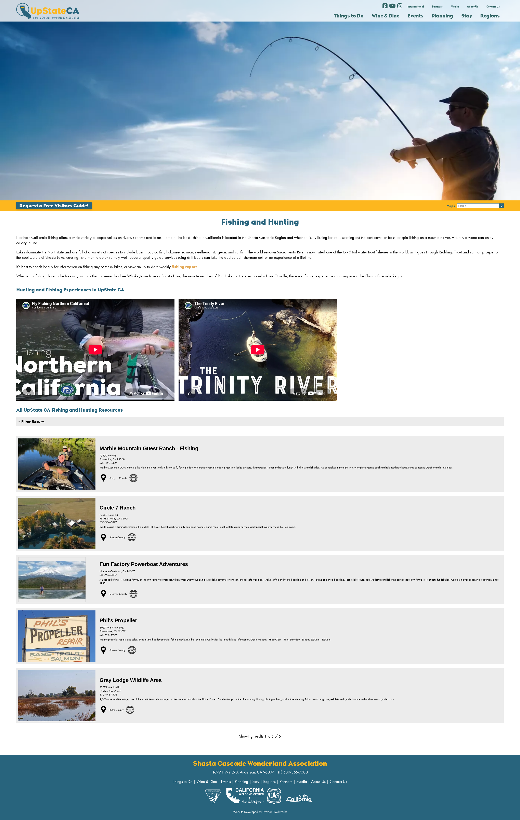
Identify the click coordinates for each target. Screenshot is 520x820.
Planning (241, 781)
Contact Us (493, 6)
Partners (437, 6)
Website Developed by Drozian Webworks (260, 812)
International (415, 6)
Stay (255, 781)
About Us (472, 6)
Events (226, 781)
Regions (269, 781)
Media (455, 6)
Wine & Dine (206, 781)
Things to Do (182, 781)
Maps (450, 205)
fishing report (184, 266)
